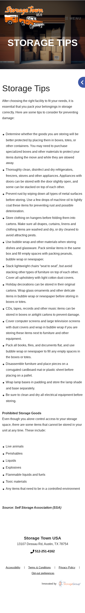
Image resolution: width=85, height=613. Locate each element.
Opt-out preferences (43, 573)
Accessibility (13, 567)
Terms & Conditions (39, 567)
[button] (81, 82)
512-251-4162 (44, 551)
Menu (74, 18)
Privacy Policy (67, 567)
